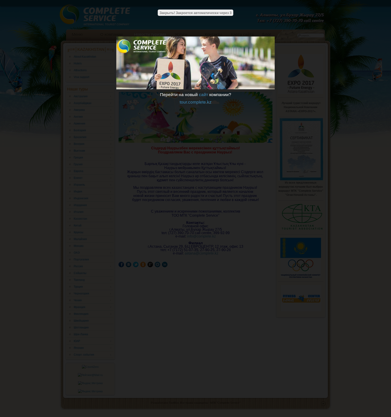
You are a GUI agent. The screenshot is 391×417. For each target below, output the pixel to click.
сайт (203, 94)
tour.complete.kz (196, 102)
